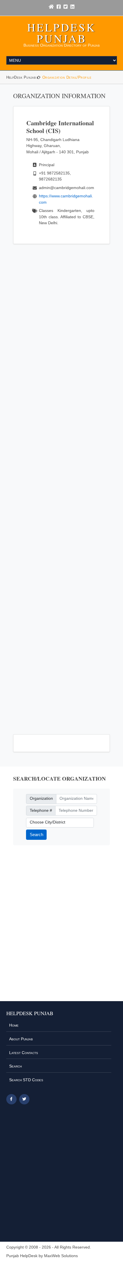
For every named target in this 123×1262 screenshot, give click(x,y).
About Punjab (21, 1039)
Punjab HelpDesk (21, 1256)
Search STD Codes (26, 1080)
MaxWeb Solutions (61, 1256)
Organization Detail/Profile (66, 77)
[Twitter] (66, 7)
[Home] (51, 7)
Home (14, 1025)
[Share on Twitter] (24, 1099)
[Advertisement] (61, 486)
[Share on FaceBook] (11, 1099)
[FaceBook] (59, 7)
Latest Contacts (23, 1052)
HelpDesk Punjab (61, 33)
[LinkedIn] (72, 7)
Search (36, 834)
